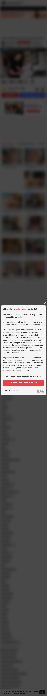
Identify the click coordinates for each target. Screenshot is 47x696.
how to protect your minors (12, 390)
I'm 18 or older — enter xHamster (23, 383)
